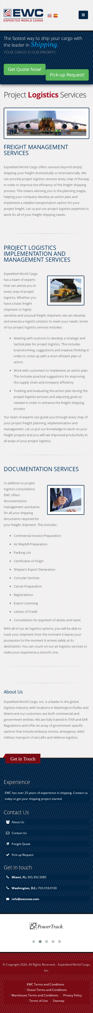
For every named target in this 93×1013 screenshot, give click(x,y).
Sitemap (58, 1001)
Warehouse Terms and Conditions (34, 995)
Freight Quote (21, 844)
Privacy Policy (72, 995)
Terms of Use (38, 1001)
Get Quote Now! (24, 69)
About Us (18, 822)
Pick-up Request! (67, 75)
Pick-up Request (22, 855)
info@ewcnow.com (25, 899)
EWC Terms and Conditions (45, 984)
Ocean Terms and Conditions (47, 990)
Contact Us (19, 833)
